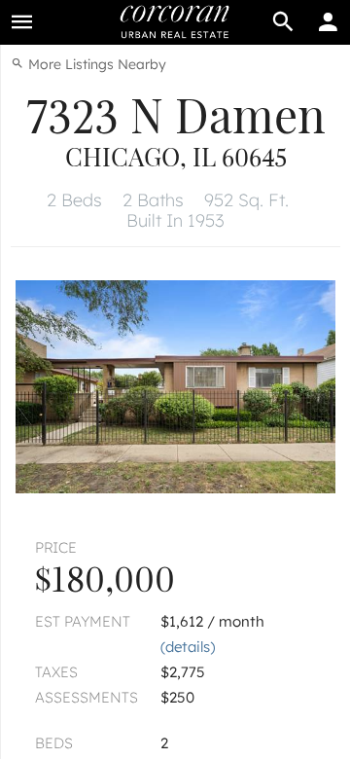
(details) (187, 646)
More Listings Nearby (95, 64)
